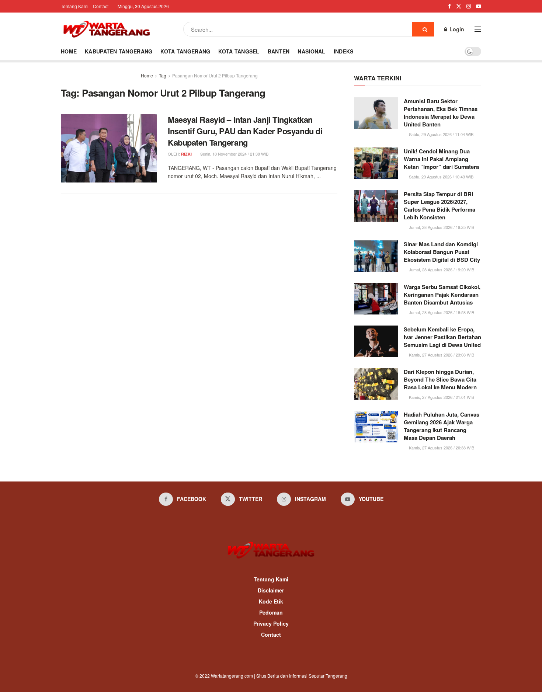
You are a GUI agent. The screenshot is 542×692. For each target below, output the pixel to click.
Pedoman (271, 612)
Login (456, 29)
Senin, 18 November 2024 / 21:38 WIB (233, 154)
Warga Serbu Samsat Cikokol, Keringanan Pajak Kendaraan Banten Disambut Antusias (442, 294)
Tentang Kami (74, 6)
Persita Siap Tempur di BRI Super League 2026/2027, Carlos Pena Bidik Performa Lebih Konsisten (439, 205)
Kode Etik (271, 601)
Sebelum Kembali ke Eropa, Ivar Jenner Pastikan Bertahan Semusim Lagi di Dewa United (442, 337)
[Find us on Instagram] (468, 6)
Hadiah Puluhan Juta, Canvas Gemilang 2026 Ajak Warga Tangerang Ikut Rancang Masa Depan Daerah (441, 426)
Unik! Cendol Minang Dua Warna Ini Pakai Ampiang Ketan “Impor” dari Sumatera (441, 159)
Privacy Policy (271, 623)
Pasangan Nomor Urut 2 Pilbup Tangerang (215, 75)
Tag (162, 75)
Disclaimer (271, 590)
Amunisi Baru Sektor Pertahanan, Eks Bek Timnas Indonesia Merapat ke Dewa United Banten (440, 112)
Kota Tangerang (185, 51)
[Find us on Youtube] (478, 6)
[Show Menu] (478, 29)
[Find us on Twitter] (458, 6)
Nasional (311, 51)
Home (69, 51)
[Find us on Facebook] (449, 6)
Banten (279, 51)
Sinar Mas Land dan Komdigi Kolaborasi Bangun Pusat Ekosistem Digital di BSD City (442, 252)
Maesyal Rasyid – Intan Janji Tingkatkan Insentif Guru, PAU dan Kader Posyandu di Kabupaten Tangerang (245, 131)
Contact (100, 6)
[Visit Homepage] (106, 29)
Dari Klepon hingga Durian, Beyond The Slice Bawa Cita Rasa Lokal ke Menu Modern (440, 379)
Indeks (344, 51)
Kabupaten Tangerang (118, 51)
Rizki (186, 154)
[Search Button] (423, 29)
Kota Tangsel (238, 51)
